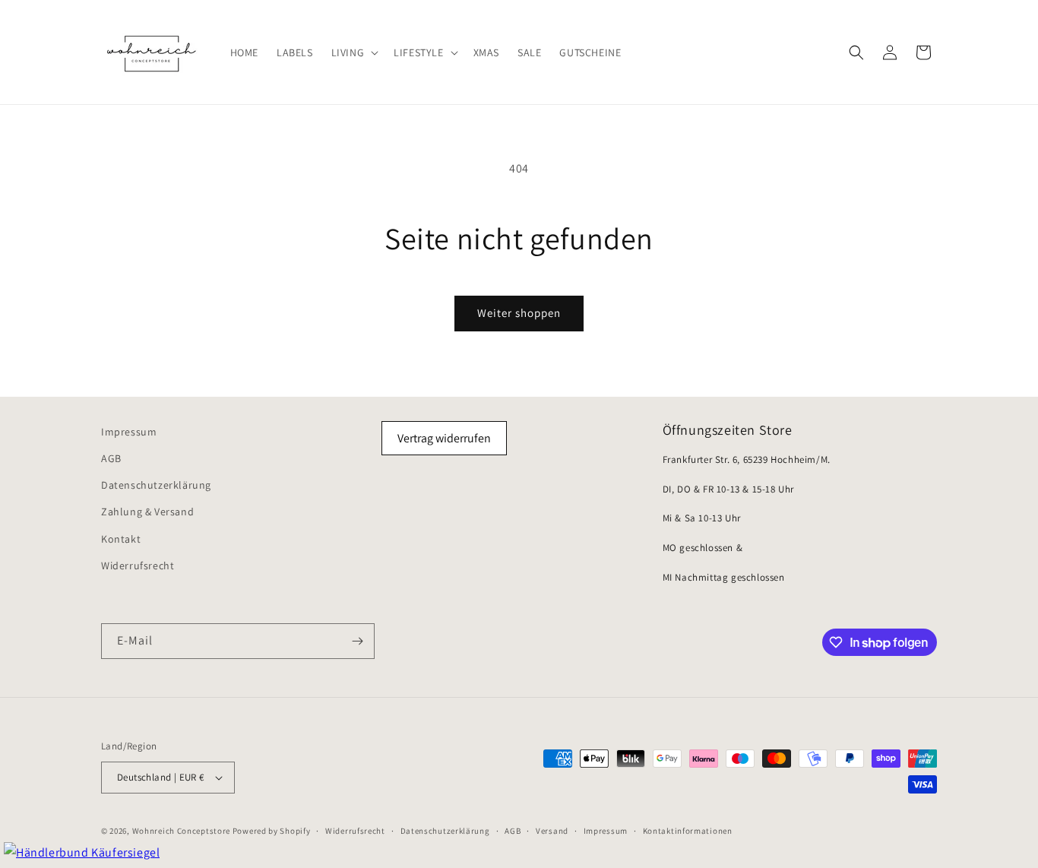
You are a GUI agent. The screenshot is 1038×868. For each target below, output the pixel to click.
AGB (111, 458)
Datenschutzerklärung (156, 485)
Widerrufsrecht (137, 565)
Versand (552, 830)
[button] (353, 52)
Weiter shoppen (519, 313)
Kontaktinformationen (688, 830)
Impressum (129, 432)
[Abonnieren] (357, 641)
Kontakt (121, 539)
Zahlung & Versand (147, 511)
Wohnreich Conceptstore (181, 830)
